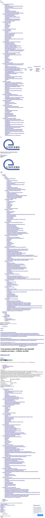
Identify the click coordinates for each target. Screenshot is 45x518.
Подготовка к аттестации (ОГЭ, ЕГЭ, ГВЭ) (12, 345)
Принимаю (40, 515)
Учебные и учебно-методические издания (15, 192)
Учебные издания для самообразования (19, 340)
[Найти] (0, 154)
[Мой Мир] (4, 360)
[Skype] (10, 360)
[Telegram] (12, 360)
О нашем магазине (8, 318)
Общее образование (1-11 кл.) (15, 339)
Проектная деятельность (27, 344)
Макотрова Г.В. (5, 355)
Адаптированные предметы (18, 344)
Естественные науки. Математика (13, 237)
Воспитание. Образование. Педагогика (14, 275)
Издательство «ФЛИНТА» (15, 379)
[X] (5, 360)
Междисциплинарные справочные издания (29, 345)
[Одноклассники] (2, 360)
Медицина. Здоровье (20, 335)
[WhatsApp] (8, 360)
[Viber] (7, 360)
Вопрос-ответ (3, 511)
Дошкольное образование (5, 339)
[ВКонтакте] (1, 360)
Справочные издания (11, 201)
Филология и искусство (11, 281)
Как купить (7, 314)
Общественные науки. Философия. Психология (16, 224)
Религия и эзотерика (11, 211)
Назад (6, 176)
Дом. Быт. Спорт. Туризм (11, 288)
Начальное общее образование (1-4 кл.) (7, 343)
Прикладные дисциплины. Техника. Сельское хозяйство (17, 249)
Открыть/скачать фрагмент (5, 386)
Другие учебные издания (31, 340)
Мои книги (2, 156)
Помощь (2, 510)
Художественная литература (12, 180)
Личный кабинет (3, 155)
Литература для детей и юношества (13, 300)
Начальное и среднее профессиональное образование (31, 339)
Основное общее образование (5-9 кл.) (22, 343)
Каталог (6, 177)
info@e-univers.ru (5, 324)
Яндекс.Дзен (5, 326)
